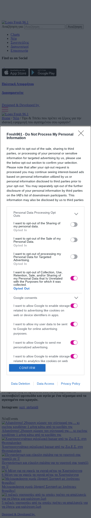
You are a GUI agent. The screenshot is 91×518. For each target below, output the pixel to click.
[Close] (82, 134)
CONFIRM (27, 368)
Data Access (45, 383)
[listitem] (45, 214)
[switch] (74, 224)
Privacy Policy (70, 383)
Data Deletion (20, 383)
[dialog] (45, 259)
